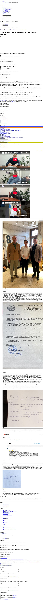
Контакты (4, 19)
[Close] (0, 596)
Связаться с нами (3, 123)
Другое (4, 13)
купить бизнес (13, 101)
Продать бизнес (5, 25)
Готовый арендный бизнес (7, 8)
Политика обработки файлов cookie (9, 529)
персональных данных (14, 576)
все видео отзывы (39, 150)
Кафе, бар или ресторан (7, 9)
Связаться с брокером (4, 119)
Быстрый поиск (6, 506)
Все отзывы (5, 518)
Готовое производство (6, 7)
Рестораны (25, 29)
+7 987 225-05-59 (6, 2)
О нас (4, 524)
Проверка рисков (6, 512)
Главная (1, 29)
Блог (3, 18)
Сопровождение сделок (7, 515)
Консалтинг (5, 514)
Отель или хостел (6, 12)
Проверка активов (6, 513)
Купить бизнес (5, 24)
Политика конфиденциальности (9, 527)
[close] (42, 300)
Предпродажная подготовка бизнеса (9, 511)
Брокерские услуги (6, 510)
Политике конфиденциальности (6, 563)
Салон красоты (5, 10)
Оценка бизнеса (6, 505)
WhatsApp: (2, 117)
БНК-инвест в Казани (6, 17)
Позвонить (15, 595)
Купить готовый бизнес (7, 15)
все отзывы (41, 220)
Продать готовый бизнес (7, 16)
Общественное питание (17, 29)
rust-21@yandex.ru (3, 118)
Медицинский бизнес (6, 11)
